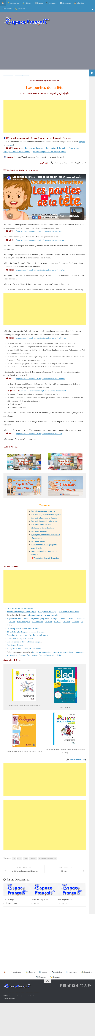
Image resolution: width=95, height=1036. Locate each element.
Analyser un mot (14, 648)
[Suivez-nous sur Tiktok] (77, 985)
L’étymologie (8, 899)
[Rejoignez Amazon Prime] (85, 985)
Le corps (53, 618)
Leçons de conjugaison (63, 651)
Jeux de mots (36, 547)
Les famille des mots (39, 531)
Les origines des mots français (43, 511)
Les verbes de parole (39, 899)
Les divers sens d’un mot (41, 524)
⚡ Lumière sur (13, 3)
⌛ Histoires (26, 3)
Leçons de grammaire (41, 651)
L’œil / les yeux (23, 621)
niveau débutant (35, 614)
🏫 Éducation (79, 3)
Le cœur (66, 621)
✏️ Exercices (20, 8)
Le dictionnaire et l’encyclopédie (44, 544)
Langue (19, 858)
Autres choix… (76, 759)
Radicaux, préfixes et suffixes (42, 527)
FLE (14, 858)
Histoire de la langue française (20, 638)
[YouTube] (73, 985)
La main (48, 621)
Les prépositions (65, 899)
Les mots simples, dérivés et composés (46, 514)
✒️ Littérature (51, 3)
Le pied (57, 621)
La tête (62, 618)
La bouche (80, 618)
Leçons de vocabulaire (8, 75)
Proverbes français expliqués (19, 635)
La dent (12, 621)
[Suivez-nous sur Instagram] (81, 985)
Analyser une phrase (32, 648)
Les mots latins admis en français (44, 517)
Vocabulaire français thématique (22, 75)
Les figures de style (15, 645)
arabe (10, 144)
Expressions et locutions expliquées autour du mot (39, 231)
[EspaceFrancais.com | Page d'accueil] (27, 21)
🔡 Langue (39, 3)
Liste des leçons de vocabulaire (20, 608)
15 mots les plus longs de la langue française (26, 631)
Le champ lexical (38, 541)
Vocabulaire (33, 858)
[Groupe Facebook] (64, 985)
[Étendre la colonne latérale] (92, 73)
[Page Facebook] (60, 985)
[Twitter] (69, 985)
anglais (82, 141)
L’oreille (75, 621)
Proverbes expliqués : (49, 151)
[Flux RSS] (90, 985)
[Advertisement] (47, 48)
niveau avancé (51, 614)
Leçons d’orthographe (28, 655)
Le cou (70, 618)
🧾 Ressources (65, 3)
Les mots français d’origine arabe (44, 521)
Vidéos (26, 858)
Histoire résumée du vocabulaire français (24, 641)
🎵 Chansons (7, 8)
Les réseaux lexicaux (33, 628)
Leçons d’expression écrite (50, 655)
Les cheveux (37, 621)
